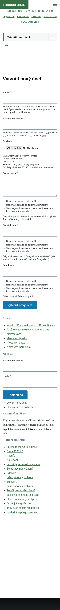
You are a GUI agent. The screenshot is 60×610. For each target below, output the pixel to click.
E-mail (6, 92)
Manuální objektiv (17, 338)
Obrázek (7, 141)
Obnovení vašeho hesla (20, 407)
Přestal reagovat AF (18, 342)
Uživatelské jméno (13, 118)
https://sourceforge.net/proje (22, 499)
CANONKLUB (33, 11)
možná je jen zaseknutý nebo (23, 464)
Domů (6, 45)
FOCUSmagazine (30, 21)
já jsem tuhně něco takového (23, 494)
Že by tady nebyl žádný (20, 468)
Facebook (8, 265)
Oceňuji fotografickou (19, 503)
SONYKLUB (48, 11)
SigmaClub (9, 16)
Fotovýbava (9, 173)
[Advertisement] (30, 61)
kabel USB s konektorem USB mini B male (31, 325)
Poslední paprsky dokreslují (22, 512)
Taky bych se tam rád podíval (23, 508)
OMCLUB (36, 16)
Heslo (6, 376)
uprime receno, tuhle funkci (22, 447)
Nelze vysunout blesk (19, 347)
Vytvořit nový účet (18, 37)
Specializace (9, 225)
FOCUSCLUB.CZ (14, 5)
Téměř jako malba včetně (21, 490)
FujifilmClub (23, 16)
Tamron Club (50, 16)
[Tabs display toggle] (52, 37)
